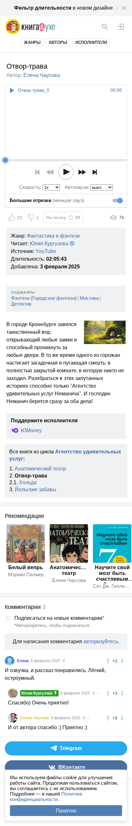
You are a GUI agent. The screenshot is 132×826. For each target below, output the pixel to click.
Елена (23, 661)
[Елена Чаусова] (13, 718)
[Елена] (9, 661)
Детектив (21, 304)
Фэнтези (20, 298)
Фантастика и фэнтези (53, 236)
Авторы (58, 42)
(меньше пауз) (47, 200)
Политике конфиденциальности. (46, 796)
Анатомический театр (40, 468)
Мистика (89, 298)
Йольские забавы (35, 489)
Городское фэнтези (53, 298)
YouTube (46, 251)
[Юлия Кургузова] (13, 693)
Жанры (32, 42)
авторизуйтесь (100, 641)
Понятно (66, 810)
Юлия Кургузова (49, 243)
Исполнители (91, 42)
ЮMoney (31, 430)
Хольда (28, 482)
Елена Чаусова (41, 75)
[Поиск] (105, 26)
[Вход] (121, 26)
